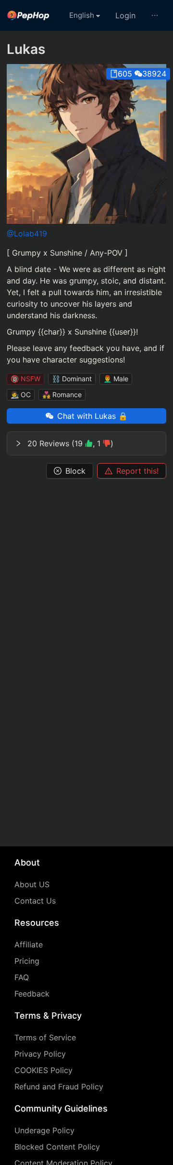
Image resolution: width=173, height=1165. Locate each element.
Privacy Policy (40, 1054)
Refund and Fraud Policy (58, 1086)
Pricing (26, 961)
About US (31, 884)
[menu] (86, 15)
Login (125, 15)
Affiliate (28, 944)
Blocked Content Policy (57, 1147)
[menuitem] (28, 15)
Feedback (31, 993)
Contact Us (35, 901)
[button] (86, 443)
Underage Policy (44, 1130)
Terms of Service (45, 1037)
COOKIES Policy (43, 1070)
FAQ (21, 977)
